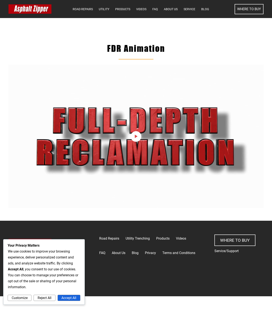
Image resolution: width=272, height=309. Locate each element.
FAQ (155, 9)
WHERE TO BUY (249, 9)
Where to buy (235, 240)
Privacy (150, 253)
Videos (141, 9)
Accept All (68, 298)
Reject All (44, 298)
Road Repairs (83, 9)
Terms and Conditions (178, 253)
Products (122, 9)
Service (189, 9)
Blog (205, 9)
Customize (20, 298)
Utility (104, 9)
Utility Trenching (138, 238)
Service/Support (226, 251)
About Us (171, 9)
